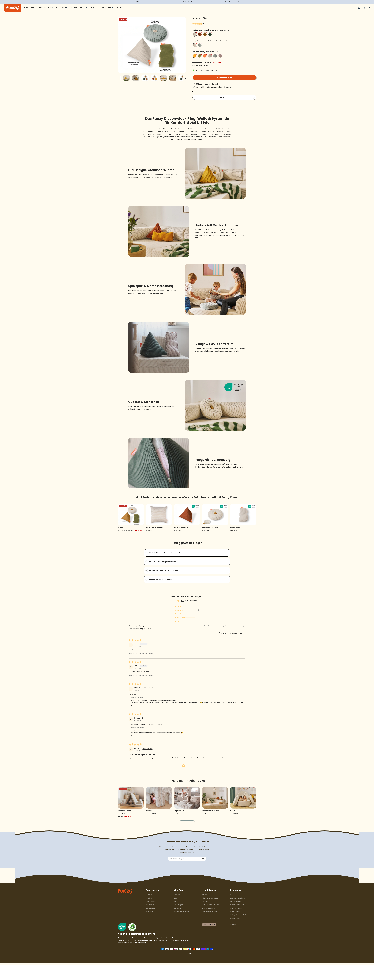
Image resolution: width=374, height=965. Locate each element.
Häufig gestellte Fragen (210, 898)
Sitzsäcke (93, 7)
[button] (197, 24)
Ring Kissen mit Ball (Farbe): (211, 41)
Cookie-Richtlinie (235, 901)
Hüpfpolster (150, 905)
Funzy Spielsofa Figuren (181, 911)
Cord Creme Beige (195, 34)
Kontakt (204, 895)
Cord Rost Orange (200, 34)
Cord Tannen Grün (210, 34)
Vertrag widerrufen (209, 924)
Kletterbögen (150, 908)
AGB (231, 895)
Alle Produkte (29, 8)
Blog (175, 898)
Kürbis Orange (205, 56)
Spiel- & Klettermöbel (78, 7)
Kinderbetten (150, 901)
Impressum (233, 924)
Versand (205, 901)
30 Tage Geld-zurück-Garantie (240, 915)
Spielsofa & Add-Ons (44, 7)
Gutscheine (178, 908)
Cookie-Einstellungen (237, 905)
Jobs (175, 901)
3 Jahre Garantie (235, 918)
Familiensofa (61, 7)
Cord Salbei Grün (200, 45)
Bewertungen (178, 905)
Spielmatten (150, 911)
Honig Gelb (195, 56)
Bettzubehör (106, 7)
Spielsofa (149, 895)
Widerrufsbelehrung (236, 908)
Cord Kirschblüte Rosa (220, 56)
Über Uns (177, 895)
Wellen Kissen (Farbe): (206, 52)
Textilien (119, 7)
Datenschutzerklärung (237, 898)
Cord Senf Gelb (205, 34)
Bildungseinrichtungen (209, 908)
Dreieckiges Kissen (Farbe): (210, 30)
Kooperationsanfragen (209, 911)
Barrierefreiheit (235, 911)
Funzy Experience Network (210, 905)
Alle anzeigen (187, 822)
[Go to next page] (194, 765)
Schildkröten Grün (200, 56)
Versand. (205, 65)
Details (223, 97)
